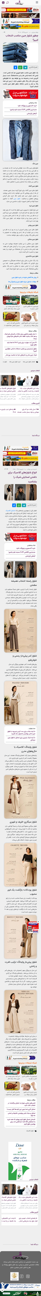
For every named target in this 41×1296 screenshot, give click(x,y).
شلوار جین (17, 198)
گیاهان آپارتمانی (32, 113)
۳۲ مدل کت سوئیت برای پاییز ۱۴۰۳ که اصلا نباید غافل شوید (22, 343)
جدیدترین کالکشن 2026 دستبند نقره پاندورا (23, 109)
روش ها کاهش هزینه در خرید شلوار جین (24, 277)
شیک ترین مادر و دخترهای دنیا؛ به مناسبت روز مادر (21, 355)
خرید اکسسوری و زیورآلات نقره (27, 106)
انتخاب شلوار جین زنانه (29, 362)
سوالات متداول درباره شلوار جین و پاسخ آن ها (22, 282)
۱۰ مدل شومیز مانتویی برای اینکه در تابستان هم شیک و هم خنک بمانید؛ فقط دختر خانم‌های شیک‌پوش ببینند (20, 336)
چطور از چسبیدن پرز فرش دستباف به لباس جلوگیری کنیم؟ (21, 350)
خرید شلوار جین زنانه (14, 362)
